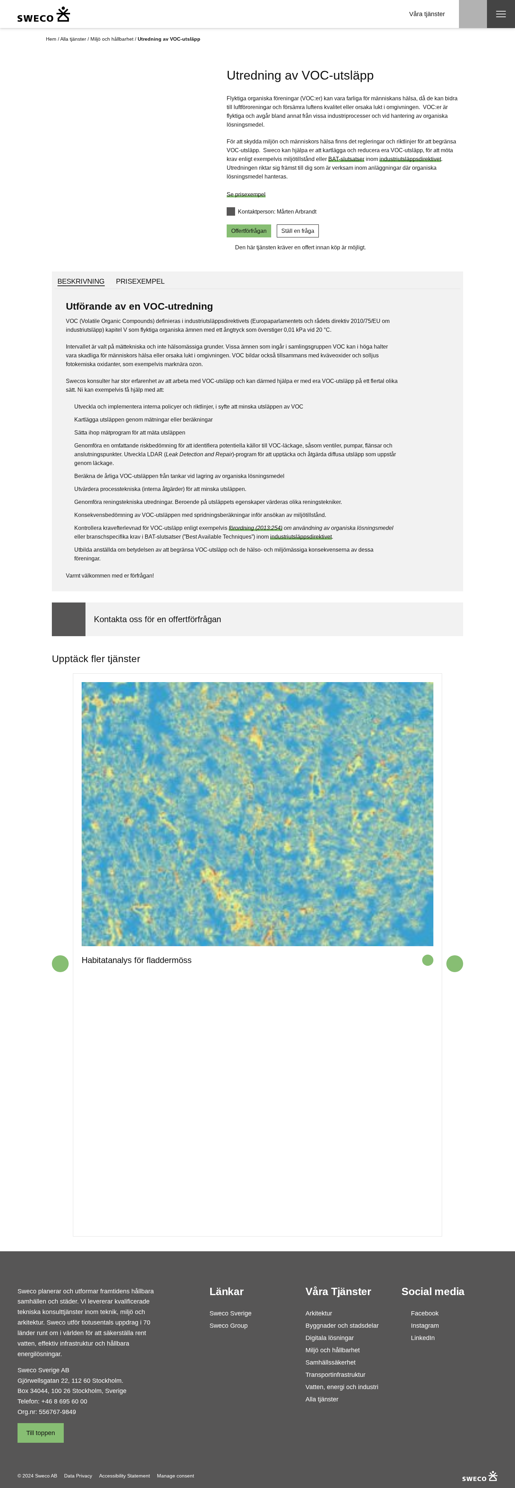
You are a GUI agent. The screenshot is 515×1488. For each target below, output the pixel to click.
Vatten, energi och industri (341, 1387)
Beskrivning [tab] (81, 281)
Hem (51, 39)
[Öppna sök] (473, 14)
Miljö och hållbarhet (111, 39)
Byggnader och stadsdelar (342, 1325)
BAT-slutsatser (346, 159)
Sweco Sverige (231, 1313)
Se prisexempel (246, 194)
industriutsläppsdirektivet (410, 159)
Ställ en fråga (297, 231)
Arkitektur (318, 1313)
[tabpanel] (257, 440)
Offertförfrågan (249, 231)
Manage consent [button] (175, 1476)
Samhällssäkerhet (330, 1362)
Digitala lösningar (329, 1337)
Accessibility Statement (124, 1476)
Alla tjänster (73, 39)
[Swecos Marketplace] (44, 14)
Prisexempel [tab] (140, 281)
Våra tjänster (427, 14)
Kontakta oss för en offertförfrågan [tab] (157, 619)
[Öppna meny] (501, 14)
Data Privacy (78, 1476)
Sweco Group (229, 1325)
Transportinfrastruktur (335, 1374)
